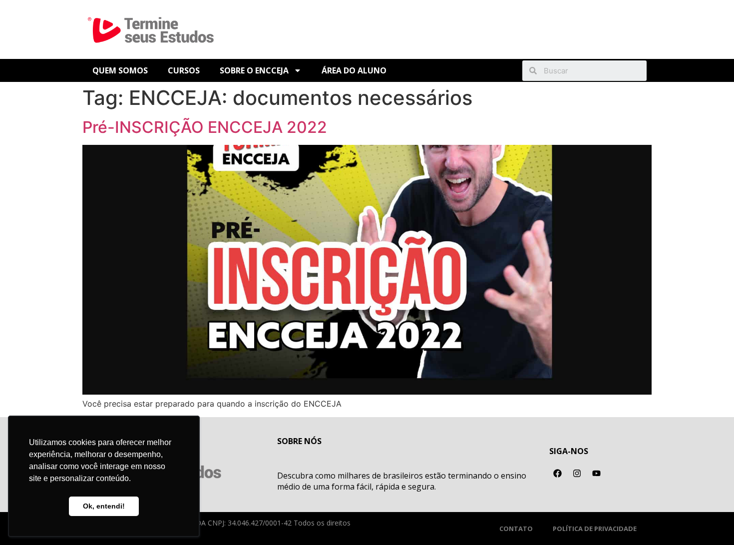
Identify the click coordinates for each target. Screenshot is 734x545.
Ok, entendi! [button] (104, 506)
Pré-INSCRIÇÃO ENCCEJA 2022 (204, 127)
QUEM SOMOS (120, 70)
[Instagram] (577, 473)
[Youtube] (596, 473)
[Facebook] (557, 473)
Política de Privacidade (595, 528)
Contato (516, 528)
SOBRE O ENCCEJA (254, 70)
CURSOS (184, 70)
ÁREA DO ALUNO (354, 70)
